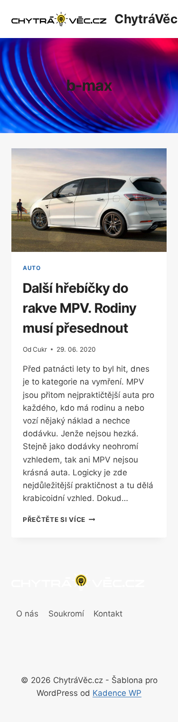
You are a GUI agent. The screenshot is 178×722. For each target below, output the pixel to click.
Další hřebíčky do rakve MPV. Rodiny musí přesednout (79, 308)
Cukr (40, 349)
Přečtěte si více (59, 519)
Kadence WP (117, 693)
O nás (27, 613)
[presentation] (89, 200)
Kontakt (108, 613)
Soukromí (66, 613)
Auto (31, 267)
